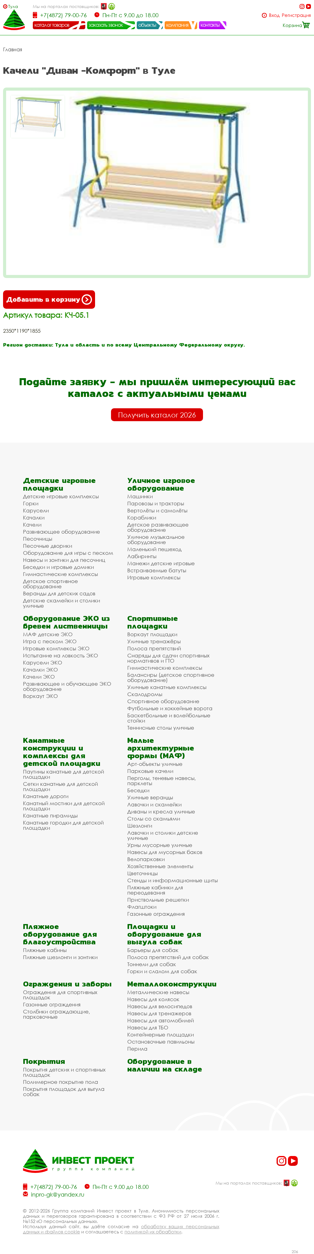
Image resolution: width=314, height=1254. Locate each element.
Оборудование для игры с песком (68, 552)
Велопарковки (146, 859)
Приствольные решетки (158, 899)
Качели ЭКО (39, 676)
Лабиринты (141, 556)
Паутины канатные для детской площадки (63, 774)
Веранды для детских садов (59, 593)
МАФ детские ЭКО (48, 634)
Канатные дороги (45, 796)
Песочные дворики (47, 545)
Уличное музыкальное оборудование (156, 539)
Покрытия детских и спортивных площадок (64, 1072)
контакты (210, 25)
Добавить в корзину (43, 299)
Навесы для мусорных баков (164, 852)
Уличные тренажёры (154, 641)
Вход (274, 15)
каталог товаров (51, 25)
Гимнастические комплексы (60, 574)
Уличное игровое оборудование (161, 484)
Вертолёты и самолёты (157, 510)
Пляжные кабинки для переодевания (155, 890)
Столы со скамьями (153, 818)
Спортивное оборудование (163, 701)
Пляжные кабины (45, 950)
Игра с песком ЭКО (50, 641)
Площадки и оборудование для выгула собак (164, 934)
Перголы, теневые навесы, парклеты (161, 780)
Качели (32, 524)
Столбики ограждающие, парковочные (56, 1014)
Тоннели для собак (151, 964)
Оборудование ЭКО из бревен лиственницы (66, 622)
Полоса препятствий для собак (168, 957)
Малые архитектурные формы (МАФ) (160, 747)
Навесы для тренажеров (159, 1013)
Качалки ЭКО (40, 669)
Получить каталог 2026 (157, 414)
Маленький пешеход (154, 549)
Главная (12, 49)
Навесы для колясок (153, 999)
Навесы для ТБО (147, 1027)
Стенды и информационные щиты (172, 880)
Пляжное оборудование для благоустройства (60, 934)
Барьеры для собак (152, 950)
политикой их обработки (152, 1231)
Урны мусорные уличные (159, 845)
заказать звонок (106, 25)
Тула (13, 6)
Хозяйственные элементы (160, 866)
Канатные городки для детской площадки (63, 825)
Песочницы (37, 538)
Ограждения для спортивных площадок (60, 994)
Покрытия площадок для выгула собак (64, 1091)
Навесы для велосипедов (159, 1006)
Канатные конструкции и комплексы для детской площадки (61, 751)
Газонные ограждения (156, 913)
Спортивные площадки (152, 622)
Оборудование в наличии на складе (164, 1065)
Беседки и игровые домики (58, 567)
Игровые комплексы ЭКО (56, 648)
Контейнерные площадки (160, 1034)
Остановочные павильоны (160, 1041)
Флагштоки (141, 906)
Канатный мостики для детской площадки (64, 806)
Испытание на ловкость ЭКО (60, 655)
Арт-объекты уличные (154, 763)
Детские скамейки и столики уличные (61, 603)
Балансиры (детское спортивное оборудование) (170, 677)
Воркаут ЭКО (40, 696)
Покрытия (44, 1061)
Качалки (33, 517)
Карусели (36, 510)
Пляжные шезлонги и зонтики (60, 957)
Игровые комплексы (153, 577)
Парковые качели (150, 771)
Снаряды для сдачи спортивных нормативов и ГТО (168, 658)
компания (177, 25)
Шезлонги (139, 825)
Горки (30, 503)
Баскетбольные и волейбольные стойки (168, 718)
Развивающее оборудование (61, 531)
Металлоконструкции (171, 984)
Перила (137, 1048)
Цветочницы (142, 873)
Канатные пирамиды (50, 815)
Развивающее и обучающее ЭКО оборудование (67, 686)
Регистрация (296, 15)
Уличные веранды (150, 797)
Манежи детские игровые (161, 563)
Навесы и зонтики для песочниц (64, 559)
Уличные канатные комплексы (166, 687)
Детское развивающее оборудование (158, 527)
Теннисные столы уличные (160, 727)
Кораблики (141, 517)
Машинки (140, 496)
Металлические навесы (158, 992)
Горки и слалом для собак (162, 971)
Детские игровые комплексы (61, 496)
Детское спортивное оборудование (50, 583)
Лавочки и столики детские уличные (162, 835)
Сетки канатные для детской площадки (60, 786)
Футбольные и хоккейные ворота (170, 708)
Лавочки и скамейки (154, 804)
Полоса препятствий (154, 648)
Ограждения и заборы (67, 984)
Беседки (138, 790)
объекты (147, 25)
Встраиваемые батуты (156, 570)
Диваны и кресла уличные (161, 811)
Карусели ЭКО (42, 662)
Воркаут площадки (152, 634)
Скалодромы (144, 694)
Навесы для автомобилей (160, 1020)
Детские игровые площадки (59, 484)
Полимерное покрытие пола (60, 1081)
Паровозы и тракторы (155, 503)
